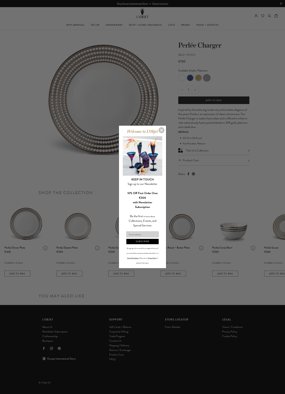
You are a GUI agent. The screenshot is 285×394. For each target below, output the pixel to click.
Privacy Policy (152, 258)
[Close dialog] (161, 130)
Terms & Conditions (133, 258)
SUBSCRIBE (142, 241)
